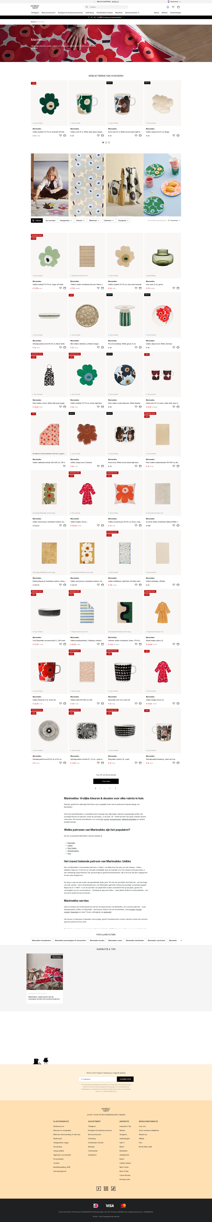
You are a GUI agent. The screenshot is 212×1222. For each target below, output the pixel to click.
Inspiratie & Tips (125, 1126)
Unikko (70, 846)
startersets (107, 912)
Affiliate (141, 1138)
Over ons (142, 1126)
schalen (67, 912)
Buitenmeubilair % (132, 13)
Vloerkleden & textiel (105, 13)
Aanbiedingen (175, 13)
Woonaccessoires (48, 13)
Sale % (122, 1143)
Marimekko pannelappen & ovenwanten (70, 940)
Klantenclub (57, 1138)
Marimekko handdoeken (41, 940)
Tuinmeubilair (93, 1151)
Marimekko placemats (177, 940)
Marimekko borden (97, 940)
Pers (140, 1143)
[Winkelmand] (178, 7)
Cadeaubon (92, 1155)
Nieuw (156, 13)
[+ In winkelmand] (64, 135)
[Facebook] (98, 1188)
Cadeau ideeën (125, 1163)
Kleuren (79, 220)
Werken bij (143, 1134)
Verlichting (90, 13)
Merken (165, 13)
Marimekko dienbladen (135, 940)
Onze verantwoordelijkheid (149, 1130)
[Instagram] (106, 1188)
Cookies (56, 1163)
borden (139, 909)
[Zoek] (87, 7)
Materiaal (93, 220)
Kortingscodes (125, 1179)
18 (110, 788)
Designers (122, 220)
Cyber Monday (125, 1175)
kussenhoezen (115, 819)
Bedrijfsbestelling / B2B (61, 1167)
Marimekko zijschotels (156, 940)
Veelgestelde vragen (61, 1143)
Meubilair (119, 13)
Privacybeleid (58, 1159)
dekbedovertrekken (129, 819)
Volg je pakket (58, 1151)
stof (101, 819)
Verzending (57, 1147)
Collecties (107, 220)
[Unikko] (87, 186)
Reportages (57, 957)
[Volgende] (181, 940)
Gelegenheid (124, 1155)
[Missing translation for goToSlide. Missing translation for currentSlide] (103, 142)
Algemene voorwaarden (62, 1155)
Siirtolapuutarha (73, 851)
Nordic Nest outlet (145, 1147)
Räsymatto (71, 843)
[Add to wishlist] (60, 135)
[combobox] (174, 1)
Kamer (122, 1159)
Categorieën (64, 220)
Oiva (69, 853)
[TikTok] (113, 1188)
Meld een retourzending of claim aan (66, 1134)
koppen (132, 909)
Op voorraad (50, 220)
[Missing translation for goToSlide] (106, 142)
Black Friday (124, 1171)
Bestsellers (124, 1151)
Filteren (38, 220)
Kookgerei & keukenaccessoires (70, 13)
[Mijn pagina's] (167, 7)
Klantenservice (58, 1126)
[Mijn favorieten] (173, 7)
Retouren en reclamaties (62, 1130)
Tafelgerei (35, 13)
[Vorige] (31, 940)
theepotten (75, 912)
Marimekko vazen (115, 940)
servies (106, 819)
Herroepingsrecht (59, 1171)
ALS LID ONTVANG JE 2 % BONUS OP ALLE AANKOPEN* (108, 1)
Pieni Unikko (72, 848)
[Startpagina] (35, 7)
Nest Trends (124, 1167)
